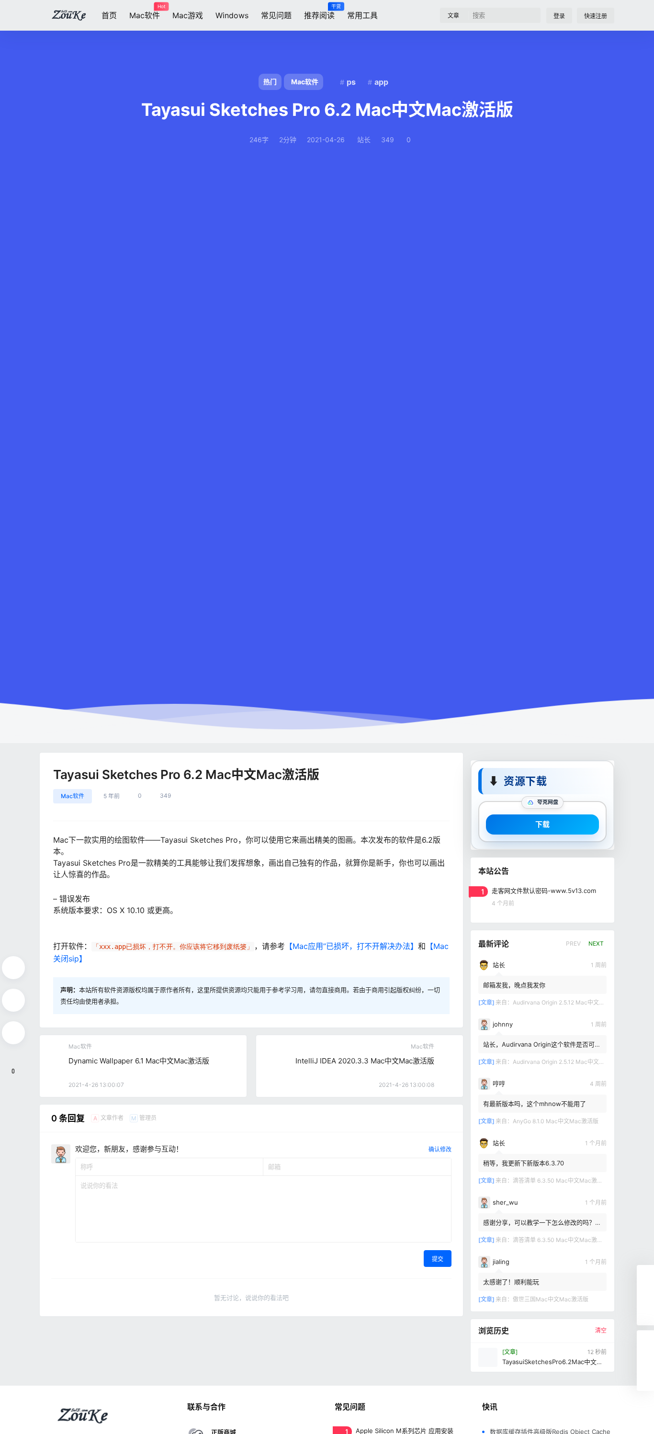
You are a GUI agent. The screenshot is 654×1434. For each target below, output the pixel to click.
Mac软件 (144, 12)
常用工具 (362, 15)
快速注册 (595, 16)
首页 (109, 15)
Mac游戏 (187, 15)
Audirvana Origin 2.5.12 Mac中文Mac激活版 (570, 1001)
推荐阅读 (319, 12)
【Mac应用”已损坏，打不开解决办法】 (351, 946)
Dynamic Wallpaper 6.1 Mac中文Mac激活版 (138, 1060)
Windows (231, 15)
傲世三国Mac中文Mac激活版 (550, 1298)
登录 (559, 16)
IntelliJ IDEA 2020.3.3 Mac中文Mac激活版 (364, 1060)
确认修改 (439, 1149)
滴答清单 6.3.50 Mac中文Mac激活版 (561, 1180)
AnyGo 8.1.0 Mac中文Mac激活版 (555, 1120)
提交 (437, 1259)
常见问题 (276, 15)
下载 (542, 823)
